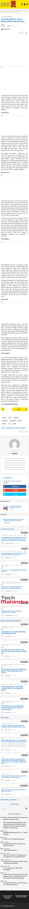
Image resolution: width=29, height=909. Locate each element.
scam (2, 607)
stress (2, 566)
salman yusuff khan (6, 702)
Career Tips (3, 723)
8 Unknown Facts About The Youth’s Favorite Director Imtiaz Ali (14, 651)
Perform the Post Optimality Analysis (13, 839)
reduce (21, 565)
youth (7, 645)
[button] (22, 4)
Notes (2, 757)
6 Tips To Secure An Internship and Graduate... (8, 897)
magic (10, 535)
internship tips (10, 723)
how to (7, 583)
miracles (14, 535)
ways (6, 566)
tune (14, 423)
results (19, 551)
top (10, 423)
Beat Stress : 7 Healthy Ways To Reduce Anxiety (14, 570)
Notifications (4, 551)
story (2, 738)
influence (13, 420)
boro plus (18, 626)
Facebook (15, 486)
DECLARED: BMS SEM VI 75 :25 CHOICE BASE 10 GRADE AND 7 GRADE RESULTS (14, 740)
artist (4, 417)
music (19, 420)
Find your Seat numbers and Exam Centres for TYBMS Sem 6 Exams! (15, 883)
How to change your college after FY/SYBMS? (12, 869)
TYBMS (10, 787)
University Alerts (20, 737)
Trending (3, 606)
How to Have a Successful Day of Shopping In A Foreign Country (11, 587)
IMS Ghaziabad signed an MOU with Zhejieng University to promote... (13, 520)
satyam (22, 606)
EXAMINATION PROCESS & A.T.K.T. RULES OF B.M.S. (15, 833)
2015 (15, 626)
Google (15, 490)
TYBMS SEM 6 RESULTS (10, 850)
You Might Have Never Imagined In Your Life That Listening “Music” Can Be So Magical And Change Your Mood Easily (13, 539)
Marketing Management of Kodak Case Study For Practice (14, 844)
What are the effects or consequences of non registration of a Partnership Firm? (14, 856)
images (23, 664)
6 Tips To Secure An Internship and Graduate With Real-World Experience (13, 726)
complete (24, 626)
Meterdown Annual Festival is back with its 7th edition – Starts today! (14, 776)
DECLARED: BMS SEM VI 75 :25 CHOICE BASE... (21, 896)
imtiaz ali (3, 645)
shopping (12, 583)
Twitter (15, 494)
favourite (24, 644)
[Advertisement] (14, 50)
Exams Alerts (4, 737)
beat (10, 417)
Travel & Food (4, 565)
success (17, 583)
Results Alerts (11, 737)
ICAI (9, 551)
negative (13, 606)
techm (5, 607)
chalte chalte (17, 684)
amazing (16, 664)
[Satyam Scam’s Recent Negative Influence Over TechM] (14, 600)
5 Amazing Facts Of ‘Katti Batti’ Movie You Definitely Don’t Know (14, 671)
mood (18, 535)
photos (23, 701)
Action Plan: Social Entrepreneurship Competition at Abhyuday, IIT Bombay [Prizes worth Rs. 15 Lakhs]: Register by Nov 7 (14, 761)
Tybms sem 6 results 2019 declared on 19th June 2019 (13, 790)
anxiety (10, 565)
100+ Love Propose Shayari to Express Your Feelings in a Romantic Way (15, 818)
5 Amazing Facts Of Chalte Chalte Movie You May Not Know (12, 688)
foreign (3, 583)
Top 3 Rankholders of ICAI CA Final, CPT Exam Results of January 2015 (14, 554)
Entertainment (6, 16)
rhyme (4, 423)
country (16, 417)
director (16, 644)
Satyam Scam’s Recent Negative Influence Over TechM (11, 611)
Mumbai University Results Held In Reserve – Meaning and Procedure (15, 862)
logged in (13, 481)
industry (4, 420)
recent (17, 606)
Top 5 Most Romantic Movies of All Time (15, 506)
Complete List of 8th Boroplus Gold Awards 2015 (13, 633)
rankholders (14, 551)
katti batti (3, 665)
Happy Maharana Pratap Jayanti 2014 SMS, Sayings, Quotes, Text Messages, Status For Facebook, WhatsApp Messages (15, 876)
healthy (17, 565)
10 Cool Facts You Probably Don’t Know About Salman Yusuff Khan (12, 707)
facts (20, 644)
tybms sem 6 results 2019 (18, 787)
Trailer (8, 665)
